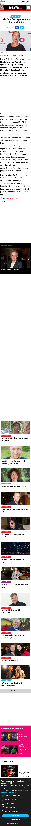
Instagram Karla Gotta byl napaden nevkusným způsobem (13, 636)
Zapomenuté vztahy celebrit (10, 660)
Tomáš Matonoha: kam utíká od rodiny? (11, 269)
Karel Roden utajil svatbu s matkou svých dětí (15, 511)
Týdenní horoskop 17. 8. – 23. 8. (24, 773)
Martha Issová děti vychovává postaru (14, 486)
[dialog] (15, 802)
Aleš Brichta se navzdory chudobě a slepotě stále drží (13, 535)
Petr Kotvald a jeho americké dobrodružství (11, 611)
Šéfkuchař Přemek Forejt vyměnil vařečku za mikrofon (12, 684)
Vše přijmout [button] (15, 816)
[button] (15, 792)
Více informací (25, 790)
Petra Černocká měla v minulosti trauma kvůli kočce (15, 439)
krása (7, 198)
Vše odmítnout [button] (15, 819)
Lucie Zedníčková (14, 198)
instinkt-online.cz (24, 776)
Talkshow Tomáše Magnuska (22, 747)
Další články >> (15, 691)
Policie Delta (23, 735)
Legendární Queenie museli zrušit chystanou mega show (13, 561)
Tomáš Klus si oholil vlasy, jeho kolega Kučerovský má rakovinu (14, 462)
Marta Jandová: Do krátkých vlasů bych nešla (14, 586)
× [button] (29, 780)
